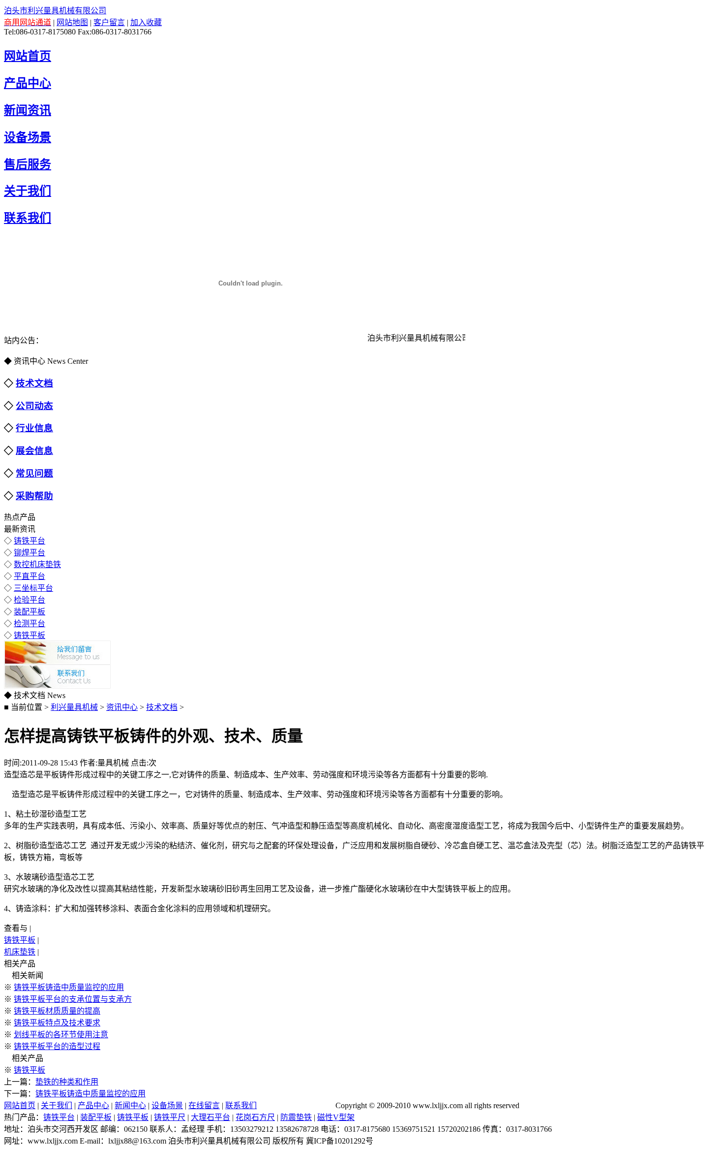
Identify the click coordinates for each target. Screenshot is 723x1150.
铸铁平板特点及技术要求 (57, 1023)
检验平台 (29, 600)
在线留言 (204, 1105)
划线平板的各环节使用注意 (61, 1034)
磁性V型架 (336, 1117)
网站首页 (19, 1105)
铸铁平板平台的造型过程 (57, 1046)
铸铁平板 (29, 635)
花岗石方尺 (255, 1117)
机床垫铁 (19, 952)
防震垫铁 (296, 1117)
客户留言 (109, 22)
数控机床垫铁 (37, 564)
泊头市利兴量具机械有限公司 (55, 10)
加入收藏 (146, 22)
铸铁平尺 (169, 1117)
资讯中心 (122, 707)
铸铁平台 (29, 541)
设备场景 (167, 1105)
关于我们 (56, 1105)
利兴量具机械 (74, 707)
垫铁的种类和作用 (66, 1082)
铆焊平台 (29, 552)
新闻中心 (130, 1105)
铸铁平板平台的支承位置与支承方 (73, 999)
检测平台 (29, 623)
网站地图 (72, 22)
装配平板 (29, 611)
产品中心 (93, 1105)
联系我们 (241, 1105)
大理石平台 (210, 1117)
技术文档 (162, 707)
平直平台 (29, 576)
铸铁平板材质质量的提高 (57, 1011)
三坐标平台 (33, 588)
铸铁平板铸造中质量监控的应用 (69, 987)
